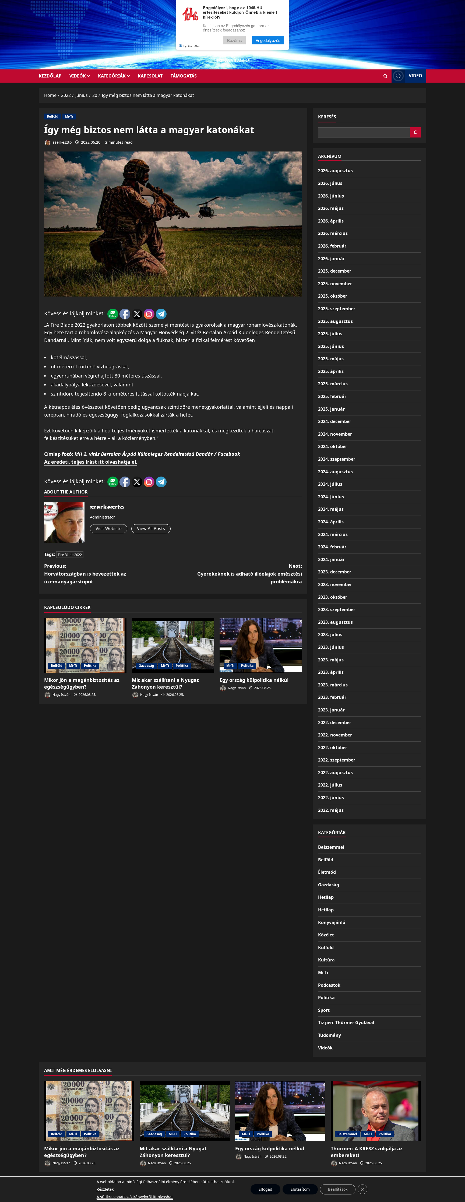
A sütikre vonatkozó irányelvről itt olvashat (135, 1196)
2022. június (331, 798)
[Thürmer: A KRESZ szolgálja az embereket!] (376, 1111)
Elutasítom (300, 1189)
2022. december (334, 722)
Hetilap (326, 897)
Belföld (52, 116)
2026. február (332, 246)
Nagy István (61, 694)
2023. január (331, 710)
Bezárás (234, 40)
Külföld (326, 947)
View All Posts (151, 528)
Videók (77, 76)
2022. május (331, 810)
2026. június (331, 196)
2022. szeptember (336, 760)
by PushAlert (192, 46)
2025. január (331, 409)
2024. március (333, 534)
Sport (324, 1010)
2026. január (331, 259)
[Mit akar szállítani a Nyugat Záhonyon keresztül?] (173, 645)
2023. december (334, 572)
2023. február (332, 697)
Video (415, 76)
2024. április (331, 522)
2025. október (332, 296)
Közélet (326, 935)
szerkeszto (62, 142)
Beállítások (337, 1189)
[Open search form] (385, 76)
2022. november (335, 735)
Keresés (327, 117)
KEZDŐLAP (50, 76)
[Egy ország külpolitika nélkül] (261, 645)
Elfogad (265, 1189)
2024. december (334, 421)
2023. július (330, 634)
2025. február (332, 396)
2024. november (335, 434)
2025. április (331, 371)
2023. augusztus (335, 622)
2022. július (330, 785)
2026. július (330, 183)
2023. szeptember (336, 609)
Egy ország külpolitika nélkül (254, 680)
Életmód (327, 872)
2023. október (332, 597)
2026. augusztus (335, 171)
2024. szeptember (336, 459)
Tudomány (329, 1035)
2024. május (331, 509)
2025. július (330, 334)
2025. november (335, 284)
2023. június (331, 647)
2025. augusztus (335, 321)
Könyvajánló (331, 922)
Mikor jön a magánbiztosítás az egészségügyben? (81, 683)
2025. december (334, 271)
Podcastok (329, 985)
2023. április (331, 672)
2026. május (331, 208)
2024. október (332, 446)
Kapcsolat (150, 76)
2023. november (335, 584)
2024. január (331, 559)
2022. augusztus (335, 773)
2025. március (333, 384)
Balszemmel (331, 847)
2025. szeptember (336, 309)
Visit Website (109, 528)
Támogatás (184, 76)
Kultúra (326, 960)
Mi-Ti (69, 116)
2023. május (331, 660)
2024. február (332, 547)
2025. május (331, 359)
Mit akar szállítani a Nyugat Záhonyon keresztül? (165, 683)
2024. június (331, 497)
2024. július (330, 484)
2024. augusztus (335, 472)
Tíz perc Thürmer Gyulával (346, 1022)
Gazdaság (146, 665)
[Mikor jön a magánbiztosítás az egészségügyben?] (85, 645)
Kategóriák (112, 76)
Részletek (105, 1189)
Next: (249, 574)
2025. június (331, 346)
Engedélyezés (267, 40)
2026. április (331, 221)
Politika (90, 665)
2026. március (333, 233)
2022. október (332, 747)
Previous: (85, 574)
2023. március (333, 685)
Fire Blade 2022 (70, 554)
